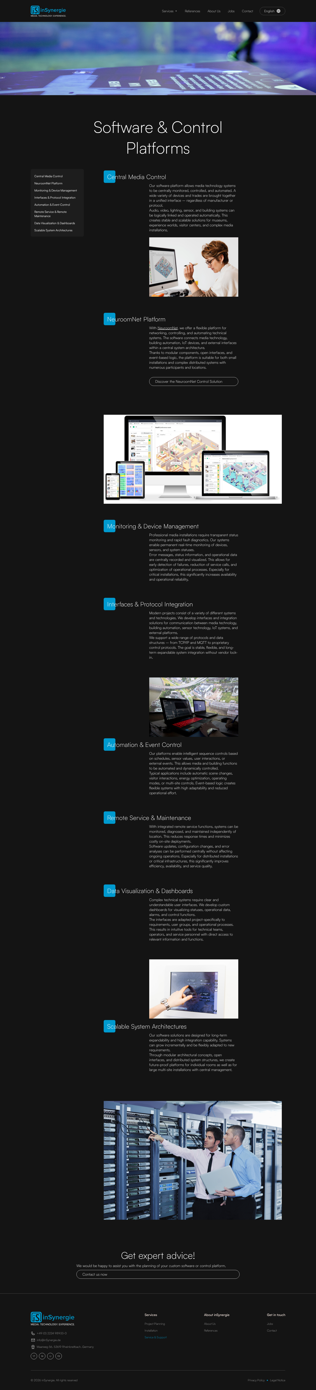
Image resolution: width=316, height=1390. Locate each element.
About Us (214, 11)
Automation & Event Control (52, 204)
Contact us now (94, 1274)
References (192, 11)
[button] (169, 11)
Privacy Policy (256, 1380)
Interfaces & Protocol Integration (55, 197)
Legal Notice (277, 1380)
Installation (151, 1330)
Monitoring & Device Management (55, 190)
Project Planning (155, 1324)
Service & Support (156, 1337)
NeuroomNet (168, 328)
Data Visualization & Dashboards (54, 223)
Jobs (231, 11)
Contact (247, 11)
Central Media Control (48, 176)
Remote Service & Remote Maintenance (50, 214)
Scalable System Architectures (53, 230)
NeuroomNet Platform (48, 183)
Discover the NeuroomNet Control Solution (188, 381)
